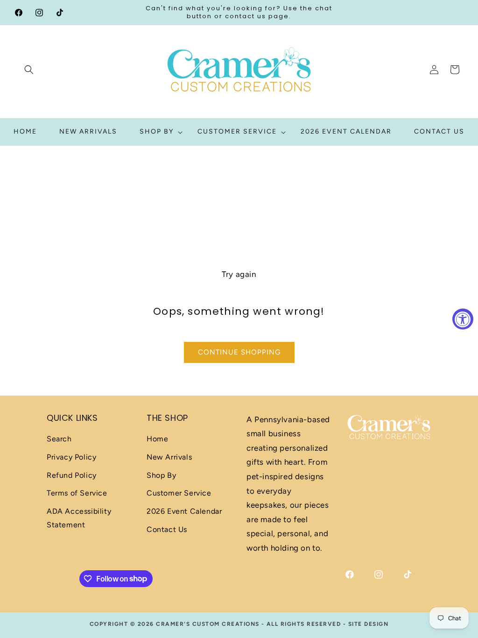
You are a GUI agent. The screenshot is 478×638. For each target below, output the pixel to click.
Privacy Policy (71, 457)
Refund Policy (72, 475)
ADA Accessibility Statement (79, 518)
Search (59, 438)
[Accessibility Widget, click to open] (462, 319)
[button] (29, 69)
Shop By (161, 475)
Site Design (368, 624)
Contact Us (167, 529)
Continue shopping (239, 352)
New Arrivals (169, 457)
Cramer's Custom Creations (208, 624)
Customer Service (179, 493)
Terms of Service (77, 493)
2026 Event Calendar (184, 511)
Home (157, 438)
